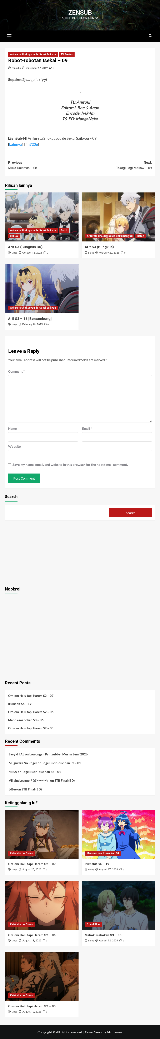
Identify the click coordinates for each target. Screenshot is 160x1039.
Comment (16, 371)
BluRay (14, 236)
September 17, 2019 (37, 67)
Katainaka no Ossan (21, 853)
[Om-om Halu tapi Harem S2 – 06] (42, 905)
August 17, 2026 (108, 869)
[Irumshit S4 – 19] (118, 834)
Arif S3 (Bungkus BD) (25, 247)
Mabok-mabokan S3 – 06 (26, 720)
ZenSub (80, 12)
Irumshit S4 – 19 (19, 704)
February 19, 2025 (32, 324)
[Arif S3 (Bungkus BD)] (42, 216)
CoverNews (93, 1032)
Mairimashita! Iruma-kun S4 (103, 853)
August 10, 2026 (31, 1011)
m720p (32, 144)
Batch (64, 230)
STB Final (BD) (65, 780)
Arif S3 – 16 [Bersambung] (29, 319)
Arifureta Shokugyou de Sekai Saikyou (33, 54)
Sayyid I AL (16, 754)
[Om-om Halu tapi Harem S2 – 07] (42, 834)
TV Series (67, 54)
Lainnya (15, 144)
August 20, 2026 (31, 869)
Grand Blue (93, 924)
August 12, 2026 (108, 940)
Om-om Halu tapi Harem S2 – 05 (31, 728)
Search (11, 497)
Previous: (22, 165)
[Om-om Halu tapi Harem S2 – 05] (42, 976)
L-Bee (14, 253)
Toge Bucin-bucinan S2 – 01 (61, 763)
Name (13, 428)
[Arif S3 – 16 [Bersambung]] (42, 288)
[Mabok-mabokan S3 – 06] (118, 905)
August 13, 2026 (31, 940)
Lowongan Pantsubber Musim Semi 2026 (58, 754)
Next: (134, 165)
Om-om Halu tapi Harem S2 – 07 (31, 695)
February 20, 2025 (109, 252)
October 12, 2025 (32, 252)
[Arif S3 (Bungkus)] (118, 216)
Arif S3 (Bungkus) (99, 247)
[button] (9, 35)
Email (87, 428)
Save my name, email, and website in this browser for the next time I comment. (70, 464)
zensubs (16, 67)
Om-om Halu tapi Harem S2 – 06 (31, 712)
